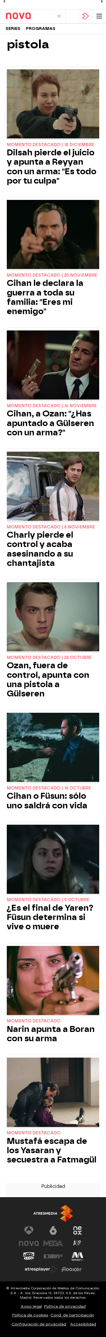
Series (13, 28)
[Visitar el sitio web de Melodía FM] (77, 1256)
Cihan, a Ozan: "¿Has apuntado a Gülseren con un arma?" (50, 423)
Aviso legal (31, 1306)
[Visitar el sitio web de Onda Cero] (29, 1256)
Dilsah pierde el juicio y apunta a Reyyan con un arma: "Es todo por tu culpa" (51, 166)
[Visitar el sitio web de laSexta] (53, 1230)
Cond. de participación (72, 1315)
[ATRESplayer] (85, 16)
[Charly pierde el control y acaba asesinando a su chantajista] (53, 487)
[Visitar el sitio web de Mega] (53, 1243)
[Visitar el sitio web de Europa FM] (53, 1256)
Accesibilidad (83, 1324)
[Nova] (27, 16)
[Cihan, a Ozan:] (53, 365)
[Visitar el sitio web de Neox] (77, 1230)
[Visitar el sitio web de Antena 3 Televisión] (29, 1230)
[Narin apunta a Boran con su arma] (53, 981)
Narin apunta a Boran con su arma (51, 1034)
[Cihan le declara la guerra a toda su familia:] (53, 235)
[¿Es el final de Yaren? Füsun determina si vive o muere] (53, 860)
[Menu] (99, 16)
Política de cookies (30, 1315)
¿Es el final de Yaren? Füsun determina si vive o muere (50, 917)
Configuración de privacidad (39, 1324)
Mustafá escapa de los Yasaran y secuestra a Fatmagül (51, 1150)
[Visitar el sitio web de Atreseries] (77, 1243)
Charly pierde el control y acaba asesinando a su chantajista (40, 549)
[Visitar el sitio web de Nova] (29, 1243)
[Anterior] (4, 1)
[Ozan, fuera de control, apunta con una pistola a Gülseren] (53, 617)
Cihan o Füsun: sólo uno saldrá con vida (47, 800)
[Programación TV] (72, 16)
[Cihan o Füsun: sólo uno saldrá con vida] (53, 748)
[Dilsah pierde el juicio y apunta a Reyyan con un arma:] (53, 104)
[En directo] (59, 16)
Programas (40, 28)
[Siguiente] (102, 1)
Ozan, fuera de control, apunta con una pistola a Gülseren (48, 679)
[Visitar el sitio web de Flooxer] (71, 1269)
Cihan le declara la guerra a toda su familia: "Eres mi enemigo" (45, 297)
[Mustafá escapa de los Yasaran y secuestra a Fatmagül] (53, 1093)
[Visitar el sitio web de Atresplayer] (41, 1269)
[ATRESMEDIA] (53, 1213)
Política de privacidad (65, 1306)
